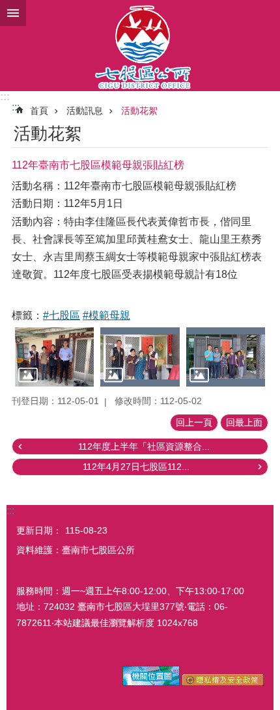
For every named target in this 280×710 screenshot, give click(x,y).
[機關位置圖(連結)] (151, 682)
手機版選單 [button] (13, 13)
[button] (54, 357)
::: (5, 96)
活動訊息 (84, 110)
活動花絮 (139, 110)
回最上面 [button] (244, 422)
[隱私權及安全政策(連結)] (223, 682)
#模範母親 (106, 315)
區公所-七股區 (140, 45)
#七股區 (61, 315)
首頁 (39, 110)
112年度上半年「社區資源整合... (144, 446)
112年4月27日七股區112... (136, 466)
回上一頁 (194, 422)
